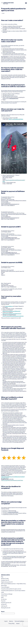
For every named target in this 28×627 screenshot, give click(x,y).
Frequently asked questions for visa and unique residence (13, 590)
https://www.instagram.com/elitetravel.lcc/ (12, 313)
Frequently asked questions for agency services (11, 589)
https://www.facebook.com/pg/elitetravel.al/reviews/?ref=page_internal (13, 477)
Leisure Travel (4, 595)
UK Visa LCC (3, 604)
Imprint (5, 621)
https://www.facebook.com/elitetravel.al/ (11, 311)
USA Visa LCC (4, 606)
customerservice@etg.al (13, 512)
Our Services (4, 599)
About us (11, 621)
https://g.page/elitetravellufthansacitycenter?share (14, 180)
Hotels (2, 592)
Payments (3, 601)
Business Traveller (5, 578)
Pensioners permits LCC (6, 602)
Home (3, 13)
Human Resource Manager (6, 594)
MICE (2, 597)
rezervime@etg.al (9, 306)
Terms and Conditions (19, 621)
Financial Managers (5, 587)
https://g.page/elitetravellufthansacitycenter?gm (13, 316)
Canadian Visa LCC (5, 580)
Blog (2, 577)
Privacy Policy (12, 623)
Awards (17, 623)
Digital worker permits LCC (7, 582)
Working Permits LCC (5, 607)
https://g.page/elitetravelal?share (16, 119)
